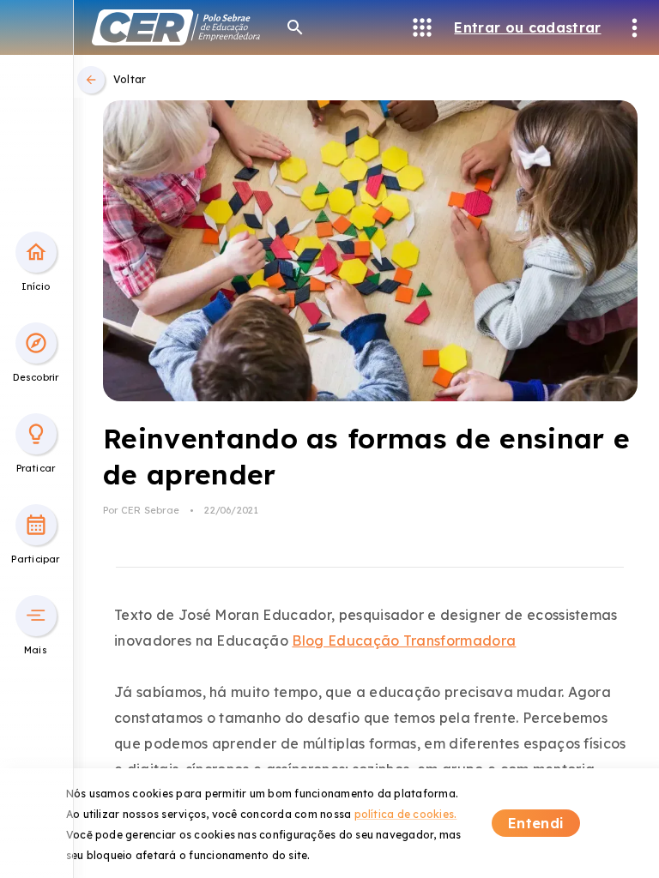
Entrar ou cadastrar (527, 27)
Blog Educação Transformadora (404, 640)
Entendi (536, 823)
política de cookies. (405, 814)
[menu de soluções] (422, 27)
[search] (295, 27)
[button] (36, 252)
